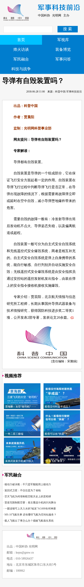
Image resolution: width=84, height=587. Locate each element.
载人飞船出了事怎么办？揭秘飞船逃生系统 (29, 520)
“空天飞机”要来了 (55, 461)
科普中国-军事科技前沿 (68, 91)
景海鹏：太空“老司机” (18, 406)
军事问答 (63, 59)
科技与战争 (21, 69)
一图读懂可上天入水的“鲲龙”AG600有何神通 (30, 508)
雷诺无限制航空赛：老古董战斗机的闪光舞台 (30, 502)
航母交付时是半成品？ (58, 406)
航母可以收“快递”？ (56, 433)
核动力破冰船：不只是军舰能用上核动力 (28, 484)
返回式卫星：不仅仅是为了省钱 (23, 490)
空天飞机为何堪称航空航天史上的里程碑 (28, 496)
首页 (21, 40)
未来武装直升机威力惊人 (19, 461)
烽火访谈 (21, 49)
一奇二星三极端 (14, 433)
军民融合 (21, 59)
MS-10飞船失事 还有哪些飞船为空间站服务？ (30, 514)
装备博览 (63, 49)
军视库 (63, 40)
